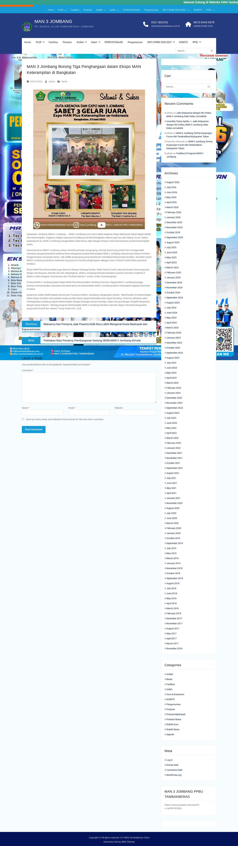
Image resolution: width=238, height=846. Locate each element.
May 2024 (171, 317)
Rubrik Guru (172, 724)
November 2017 (174, 623)
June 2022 (171, 423)
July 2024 (171, 307)
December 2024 (174, 282)
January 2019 (173, 563)
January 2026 (173, 217)
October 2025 (173, 232)
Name (25, 408)
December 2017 (174, 618)
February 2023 (173, 388)
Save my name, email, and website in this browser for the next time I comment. (65, 419)
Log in (169, 760)
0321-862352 (159, 22)
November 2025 (174, 227)
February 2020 (173, 528)
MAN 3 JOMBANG (53, 21)
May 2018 (171, 598)
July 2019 (171, 548)
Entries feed (172, 765)
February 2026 (173, 212)
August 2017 (172, 628)
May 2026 (171, 197)
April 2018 (171, 603)
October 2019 (173, 538)
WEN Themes (128, 842)
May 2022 (171, 428)
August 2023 (172, 357)
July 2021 (171, 478)
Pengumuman (151, 10)
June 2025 (171, 252)
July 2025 (171, 247)
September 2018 (174, 578)
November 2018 (174, 568)
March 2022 (172, 438)
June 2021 (171, 483)
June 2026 (171, 192)
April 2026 (171, 202)
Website (119, 408)
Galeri (112, 10)
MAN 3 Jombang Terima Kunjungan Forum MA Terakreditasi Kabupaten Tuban (189, 145)
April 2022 (171, 433)
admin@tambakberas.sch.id (165, 26)
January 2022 (173, 448)
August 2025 (172, 242)
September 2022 (174, 408)
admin (52, 81)
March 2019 (172, 558)
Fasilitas (75, 10)
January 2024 (173, 337)
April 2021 (171, 493)
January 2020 (173, 533)
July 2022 (171, 418)
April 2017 (171, 638)
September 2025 (174, 237)
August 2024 (172, 302)
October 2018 (173, 573)
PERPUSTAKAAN (131, 10)
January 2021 (173, 498)
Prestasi (87, 10)
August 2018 (172, 583)
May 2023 (171, 372)
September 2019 (174, 543)
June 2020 (171, 518)
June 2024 (171, 312)
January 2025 (173, 277)
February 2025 (173, 272)
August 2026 (172, 182)
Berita (64, 81)
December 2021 (174, 453)
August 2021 (172, 473)
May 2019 (171, 553)
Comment (27, 370)
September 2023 (174, 352)
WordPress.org (173, 775)
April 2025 (171, 262)
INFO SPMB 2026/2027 (174, 10)
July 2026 (171, 187)
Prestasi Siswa (173, 719)
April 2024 (171, 322)
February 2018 (173, 613)
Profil (60, 10)
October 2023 (173, 347)
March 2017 (172, 643)
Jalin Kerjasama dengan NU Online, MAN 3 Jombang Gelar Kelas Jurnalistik (187, 124)
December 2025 (174, 222)
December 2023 (174, 342)
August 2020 (172, 508)
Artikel (99, 10)
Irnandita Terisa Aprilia (177, 121)
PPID (208, 10)
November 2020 (174, 503)
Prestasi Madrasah (176, 714)
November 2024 (174, 287)
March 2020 (172, 523)
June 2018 (171, 593)
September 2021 (174, 468)
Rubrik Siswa (172, 729)
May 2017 (171, 633)
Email (71, 408)
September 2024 (174, 297)
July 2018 (171, 588)
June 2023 (171, 367)
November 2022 (174, 403)
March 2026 (172, 207)
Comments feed (174, 770)
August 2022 (172, 413)
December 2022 (174, 398)
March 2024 (172, 327)
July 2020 (171, 513)
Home (51, 10)
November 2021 (174, 458)
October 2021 (173, 463)
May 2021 (171, 488)
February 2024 (173, 332)
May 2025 (171, 257)
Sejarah (170, 734)
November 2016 (174, 648)
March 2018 (172, 608)
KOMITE (198, 10)
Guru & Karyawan (175, 694)
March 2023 (172, 383)
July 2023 (171, 362)
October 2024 (173, 292)
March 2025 (172, 267)
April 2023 (171, 378)
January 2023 (173, 393)
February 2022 (173, 443)
